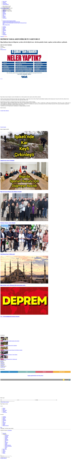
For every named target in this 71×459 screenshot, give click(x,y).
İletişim (6, 24)
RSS (9, 24)
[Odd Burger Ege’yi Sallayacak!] (24, 251)
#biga (4, 110)
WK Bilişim (9, 430)
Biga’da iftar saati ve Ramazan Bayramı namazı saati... (13, 285)
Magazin (13, 21)
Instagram (10, 20)
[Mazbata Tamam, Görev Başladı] (24, 220)
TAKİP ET (2, 363)
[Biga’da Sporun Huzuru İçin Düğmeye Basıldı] (24, 189)
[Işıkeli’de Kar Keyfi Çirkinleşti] (24, 158)
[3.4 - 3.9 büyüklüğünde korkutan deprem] (24, 314)
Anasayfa (2, 36)
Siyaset (7, 22)
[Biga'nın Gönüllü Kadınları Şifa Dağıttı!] (4, 339)
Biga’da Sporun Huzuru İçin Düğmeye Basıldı (11, 191)
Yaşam (25, 22)
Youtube (14, 20)
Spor (3, 23)
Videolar (4, 2)
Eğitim (9, 22)
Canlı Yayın (5, 3)
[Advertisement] (33, 88)
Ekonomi (7, 21)
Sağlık (10, 21)
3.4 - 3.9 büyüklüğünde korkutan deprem (9, 316)
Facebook (4, 20)
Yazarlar (4, 451)
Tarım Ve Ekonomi (20, 22)
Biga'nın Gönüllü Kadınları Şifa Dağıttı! (11, 340)
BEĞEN (1, 361)
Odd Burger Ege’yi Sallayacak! (7, 254)
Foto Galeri (5, 1)
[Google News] (3, 49)
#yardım (1, 110)
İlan (19, 21)
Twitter (7, 20)
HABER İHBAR (3, 458)
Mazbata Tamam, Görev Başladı (7, 222)
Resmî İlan (4, 17)
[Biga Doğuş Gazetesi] (4, 8)
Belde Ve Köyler (14, 22)
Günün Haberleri (6, 4)
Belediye (4, 22)
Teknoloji (16, 21)
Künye (4, 24)
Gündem (4, 10)
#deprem (7, 110)
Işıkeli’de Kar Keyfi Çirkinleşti (7, 160)
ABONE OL (2, 367)
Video (4, 450)
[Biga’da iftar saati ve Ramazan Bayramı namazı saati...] (24, 283)
